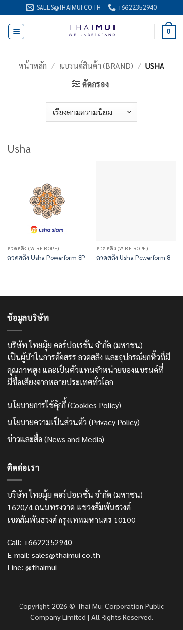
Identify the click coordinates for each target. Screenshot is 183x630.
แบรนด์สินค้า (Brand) (96, 65)
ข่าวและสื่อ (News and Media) (55, 439)
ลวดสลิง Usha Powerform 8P (46, 257)
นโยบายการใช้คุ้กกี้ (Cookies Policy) (64, 405)
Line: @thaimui (32, 567)
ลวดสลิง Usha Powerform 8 (133, 257)
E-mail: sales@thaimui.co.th (53, 555)
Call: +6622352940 (39, 542)
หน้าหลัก (33, 65)
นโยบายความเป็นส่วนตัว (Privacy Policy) (73, 422)
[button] (16, 31)
